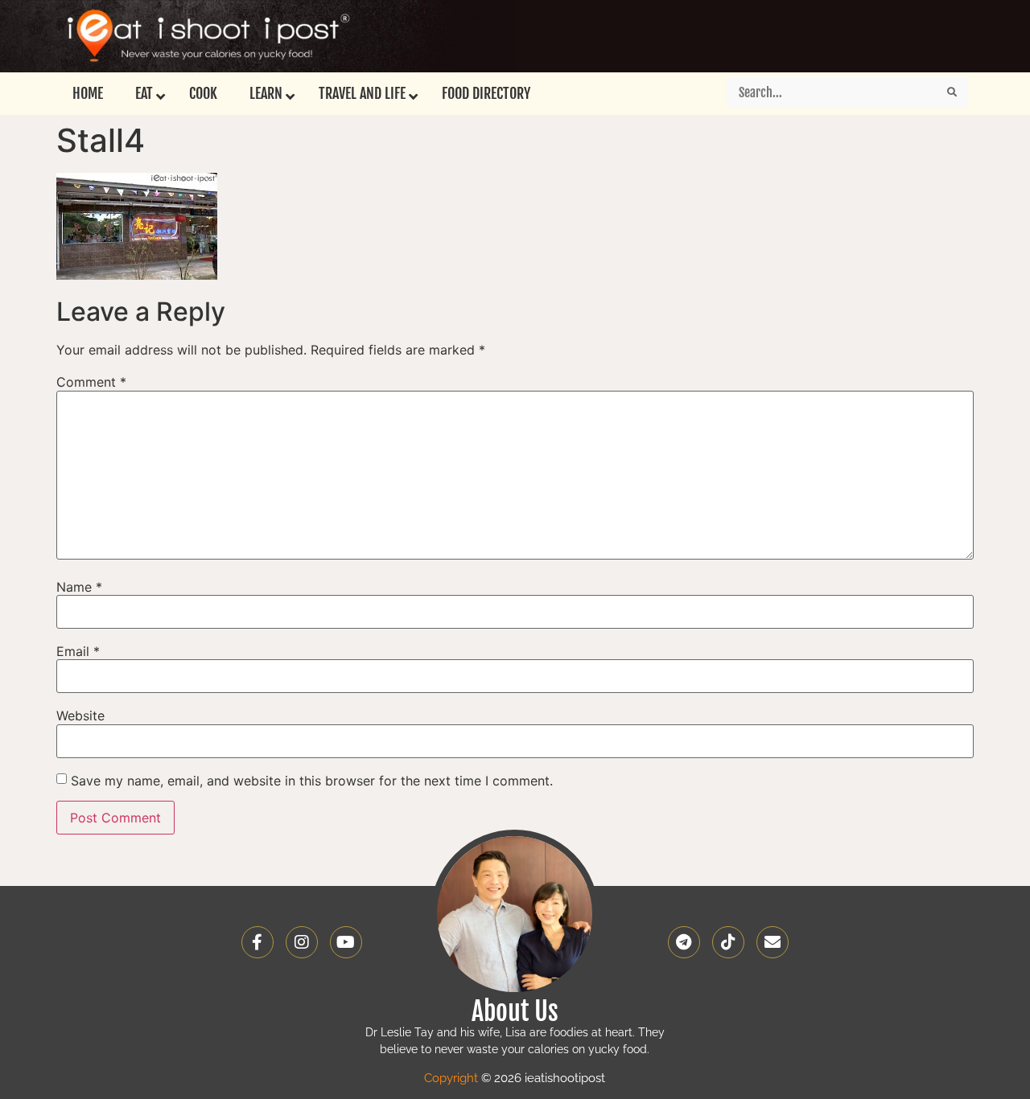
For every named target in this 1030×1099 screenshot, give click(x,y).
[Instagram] (302, 942)
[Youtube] (346, 942)
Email (78, 651)
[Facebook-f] (257, 942)
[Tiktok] (728, 942)
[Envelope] (772, 942)
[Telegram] (684, 942)
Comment (91, 381)
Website (80, 715)
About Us (515, 1011)
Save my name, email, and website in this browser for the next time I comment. (312, 780)
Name (79, 586)
